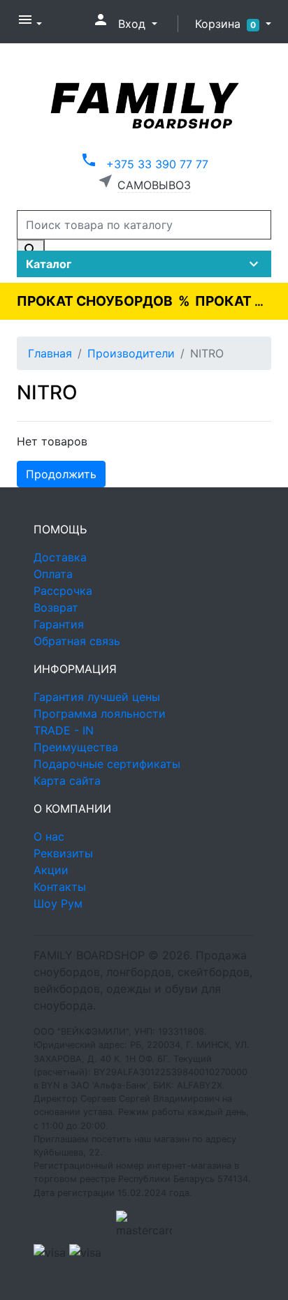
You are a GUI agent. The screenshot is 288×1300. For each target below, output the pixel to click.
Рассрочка (63, 591)
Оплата (53, 574)
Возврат (56, 607)
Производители (131, 353)
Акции (51, 870)
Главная (50, 353)
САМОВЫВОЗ (154, 185)
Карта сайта (67, 781)
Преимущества (76, 747)
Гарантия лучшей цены (97, 697)
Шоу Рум (58, 903)
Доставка (60, 557)
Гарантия (59, 624)
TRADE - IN (64, 730)
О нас (49, 836)
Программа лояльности (100, 714)
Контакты (60, 887)
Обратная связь (77, 641)
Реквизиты (63, 853)
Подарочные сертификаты (107, 764)
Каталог (144, 264)
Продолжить (61, 474)
